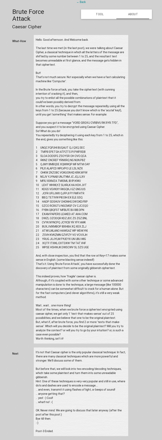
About (133, 14)
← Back (81, 2)
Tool (100, 14)
